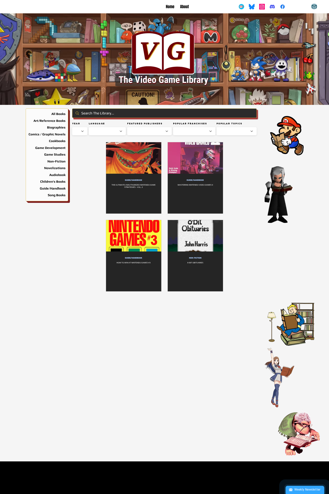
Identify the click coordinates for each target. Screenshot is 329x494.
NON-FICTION (195, 258)
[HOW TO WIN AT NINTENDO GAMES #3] (133, 235)
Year (76, 124)
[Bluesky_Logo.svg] (252, 7)
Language (97, 124)
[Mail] (314, 6)
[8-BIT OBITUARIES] (195, 235)
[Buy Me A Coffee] (241, 7)
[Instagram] (262, 7)
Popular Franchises (190, 124)
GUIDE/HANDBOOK (133, 180)
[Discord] (272, 7)
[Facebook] (282, 7)
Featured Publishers (144, 124)
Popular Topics (229, 124)
